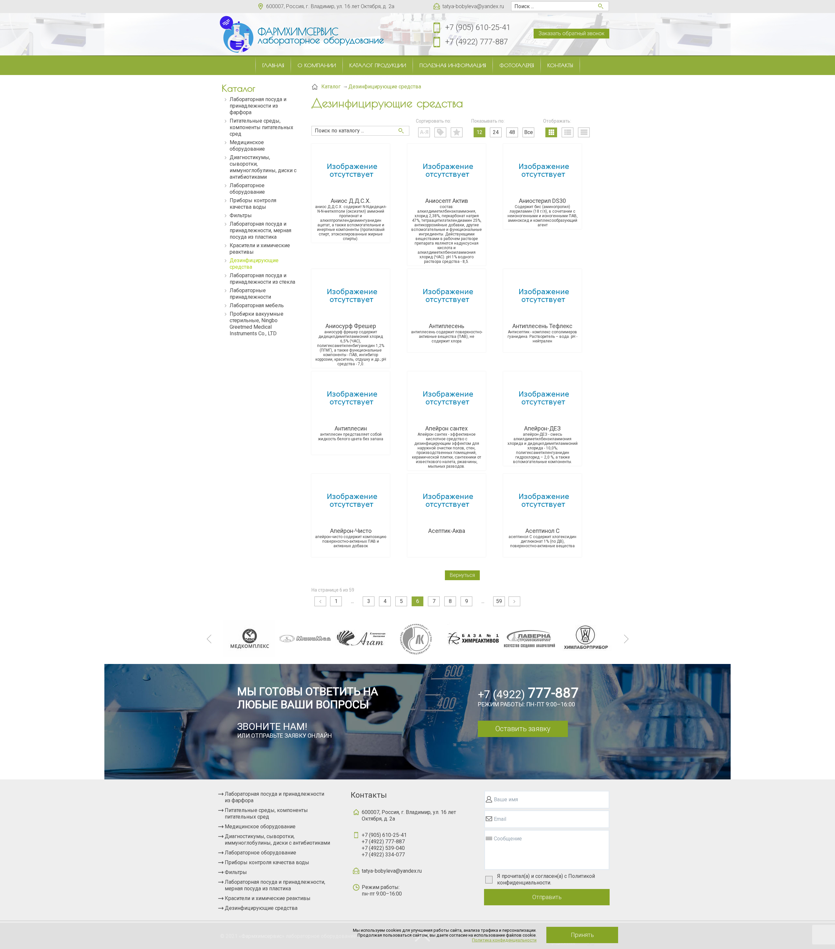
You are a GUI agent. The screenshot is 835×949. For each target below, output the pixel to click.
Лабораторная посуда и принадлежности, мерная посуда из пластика (260, 230)
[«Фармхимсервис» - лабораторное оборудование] (236, 34)
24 (496, 132)
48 (512, 132)
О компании (316, 65)
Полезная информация (452, 65)
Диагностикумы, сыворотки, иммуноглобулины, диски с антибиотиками (263, 167)
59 (499, 601)
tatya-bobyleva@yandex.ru (473, 6)
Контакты (560, 65)
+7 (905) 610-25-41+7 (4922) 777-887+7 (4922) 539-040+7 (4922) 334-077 (384, 845)
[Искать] (401, 131)
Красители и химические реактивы (260, 248)
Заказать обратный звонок (571, 33)
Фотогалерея (516, 65)
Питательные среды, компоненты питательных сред (261, 127)
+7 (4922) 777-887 (476, 41)
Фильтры (241, 215)
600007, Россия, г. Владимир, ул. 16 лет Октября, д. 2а (330, 6)
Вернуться (462, 575)
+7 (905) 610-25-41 (477, 27)
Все (528, 132)
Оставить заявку (522, 729)
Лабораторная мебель (257, 305)
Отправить (547, 897)
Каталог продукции (377, 65)
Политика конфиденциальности (504, 940)
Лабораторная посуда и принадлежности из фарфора (258, 105)
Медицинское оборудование (247, 145)
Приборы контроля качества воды (253, 203)
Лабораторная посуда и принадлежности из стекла (262, 278)
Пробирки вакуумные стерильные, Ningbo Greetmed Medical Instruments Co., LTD (256, 324)
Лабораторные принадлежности (250, 293)
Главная (273, 65)
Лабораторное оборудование (247, 188)
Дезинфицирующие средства (254, 263)
